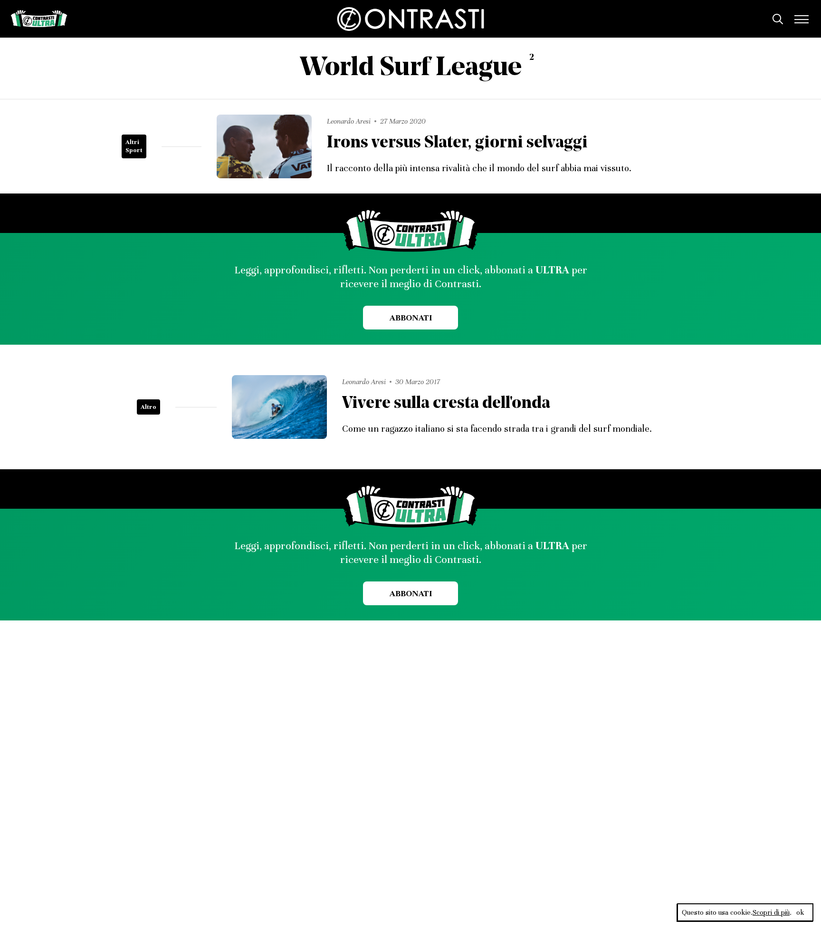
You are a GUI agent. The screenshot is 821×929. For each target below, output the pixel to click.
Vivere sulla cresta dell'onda (446, 404)
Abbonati (411, 317)
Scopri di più (771, 912)
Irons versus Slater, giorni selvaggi (457, 143)
